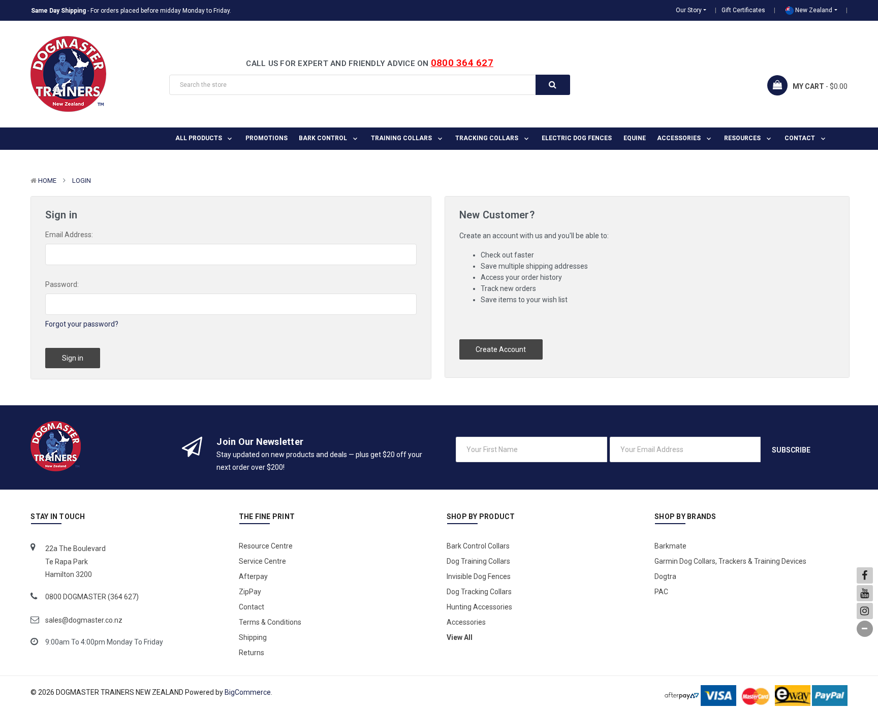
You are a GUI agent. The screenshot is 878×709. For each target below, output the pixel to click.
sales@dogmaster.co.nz (83, 620)
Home (47, 180)
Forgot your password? (81, 324)
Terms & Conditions (270, 622)
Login (81, 180)
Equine (634, 138)
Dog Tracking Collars (479, 592)
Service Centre (262, 561)
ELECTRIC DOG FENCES (577, 138)
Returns (251, 653)
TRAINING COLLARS (402, 138)
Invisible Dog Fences (479, 576)
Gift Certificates (743, 10)
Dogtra (665, 576)
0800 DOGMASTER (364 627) (92, 597)
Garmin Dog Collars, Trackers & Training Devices (730, 561)
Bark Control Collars (478, 546)
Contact (801, 138)
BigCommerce (248, 692)
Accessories (679, 138)
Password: (62, 284)
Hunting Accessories (479, 607)
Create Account (501, 349)
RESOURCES (743, 138)
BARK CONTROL (324, 138)
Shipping (253, 637)
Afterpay (253, 576)
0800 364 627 (462, 63)
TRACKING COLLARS (487, 138)
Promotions (266, 138)
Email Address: (69, 235)
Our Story (689, 10)
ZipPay (250, 592)
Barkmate (670, 546)
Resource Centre (266, 546)
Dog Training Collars (478, 561)
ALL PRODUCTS (199, 138)
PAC (661, 592)
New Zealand (813, 10)
